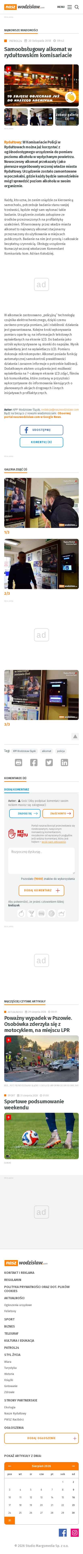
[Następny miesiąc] (9, 1466)
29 (62, 1512)
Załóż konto (58, 813)
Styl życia (12, 1355)
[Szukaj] (77, 7)
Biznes (9, 1326)
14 (52, 1497)
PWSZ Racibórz (14, 1419)
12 (31, 1497)
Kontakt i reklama (19, 1273)
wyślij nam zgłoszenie (54, 842)
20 (41, 1505)
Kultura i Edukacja (19, 1341)
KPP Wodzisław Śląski (24, 751)
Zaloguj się (25, 813)
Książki (8, 1380)
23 (73, 1505)
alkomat (46, 751)
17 (10, 1505)
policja (61, 751)
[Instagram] (75, 1533)
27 (41, 1512)
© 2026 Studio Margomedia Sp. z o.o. (41, 1546)
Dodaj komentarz (38, 890)
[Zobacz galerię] (16, 116)
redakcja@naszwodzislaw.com (60, 409)
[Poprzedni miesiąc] (73, 1466)
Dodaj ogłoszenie (41, 1438)
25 (20, 1512)
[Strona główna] (24, 7)
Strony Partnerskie (20, 1400)
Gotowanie (11, 1386)
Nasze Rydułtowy (15, 1413)
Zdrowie (9, 1392)
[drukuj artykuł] (18, 762)
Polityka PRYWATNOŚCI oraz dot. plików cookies (37, 1289)
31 (9, 1520)
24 (9, 1512)
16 (73, 1497)
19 (31, 1505)
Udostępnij (41, 430)
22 (62, 1505)
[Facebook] (63, 1533)
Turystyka (10, 1368)
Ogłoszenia (14, 1428)
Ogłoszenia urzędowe (18, 1305)
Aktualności (15, 1012)
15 (63, 1497)
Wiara (7, 1362)
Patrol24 (15, 41)
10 (9, 1497)
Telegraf (11, 1333)
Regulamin (12, 1280)
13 (41, 1497)
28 (52, 1512)
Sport (11, 1095)
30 (73, 1512)
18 (20, 1505)
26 (31, 1512)
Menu (61, 7)
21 (52, 1505)
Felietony (10, 1311)
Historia (9, 1374)
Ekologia (9, 1407)
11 (20, 1497)
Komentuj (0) (41, 442)
